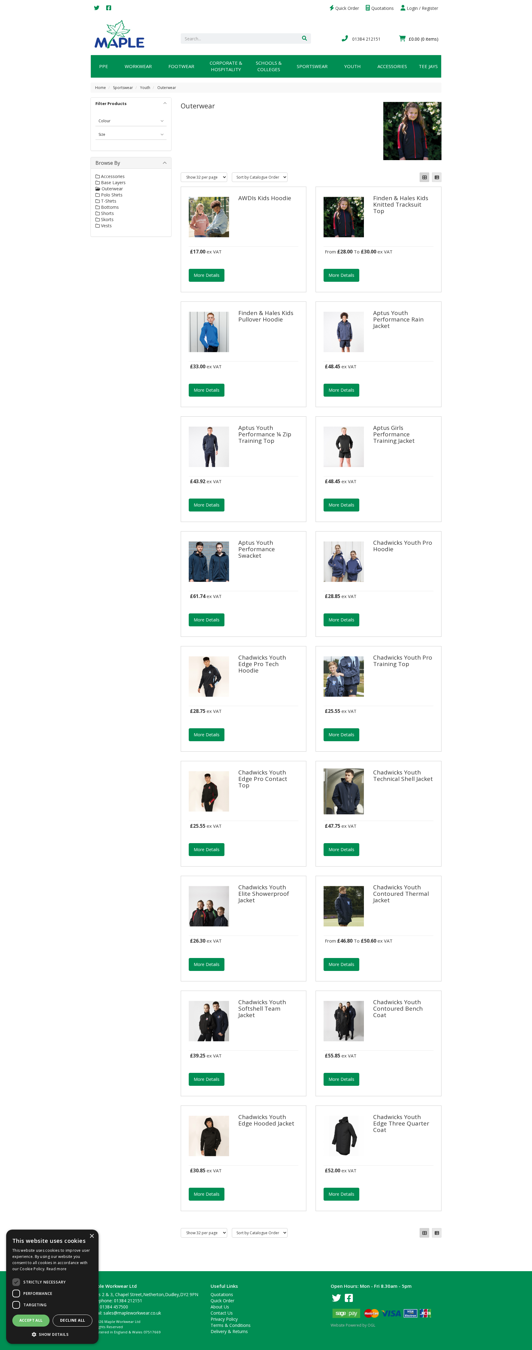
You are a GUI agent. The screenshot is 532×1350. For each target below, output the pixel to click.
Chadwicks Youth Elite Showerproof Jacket (263, 893)
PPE (103, 66)
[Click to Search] (304, 38)
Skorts (107, 219)
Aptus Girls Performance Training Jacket (394, 434)
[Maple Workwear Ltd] (122, 34)
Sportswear (312, 66)
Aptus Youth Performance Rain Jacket (398, 319)
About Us (220, 1307)
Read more (56, 1268)
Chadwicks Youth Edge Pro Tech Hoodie (262, 663)
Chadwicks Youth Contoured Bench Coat (398, 1008)
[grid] (424, 177)
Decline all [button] (72, 1320)
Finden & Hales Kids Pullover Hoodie (265, 316)
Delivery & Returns (229, 1331)
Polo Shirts (111, 195)
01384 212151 (366, 39)
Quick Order (346, 8)
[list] (436, 177)
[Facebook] (109, 8)
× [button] (91, 1236)
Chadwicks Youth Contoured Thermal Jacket (401, 893)
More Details (207, 275)
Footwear (181, 66)
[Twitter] (97, 8)
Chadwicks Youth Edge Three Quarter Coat (401, 1123)
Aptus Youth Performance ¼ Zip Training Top (264, 434)
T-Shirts (108, 201)
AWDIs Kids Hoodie (264, 198)
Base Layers (113, 182)
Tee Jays (428, 66)
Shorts (107, 213)
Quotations (382, 8)
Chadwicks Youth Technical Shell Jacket (403, 775)
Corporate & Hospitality (226, 66)
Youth (352, 66)
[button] (52, 1334)
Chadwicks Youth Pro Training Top (402, 660)
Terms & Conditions (231, 1325)
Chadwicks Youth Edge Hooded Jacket (266, 1120)
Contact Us (222, 1313)
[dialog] (52, 1287)
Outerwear (166, 87)
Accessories (392, 66)
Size (102, 134)
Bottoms (109, 207)
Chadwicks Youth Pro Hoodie (402, 546)
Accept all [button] (31, 1320)
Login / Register (421, 8)
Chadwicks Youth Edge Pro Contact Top (262, 778)
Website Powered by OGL (353, 1325)
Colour (105, 120)
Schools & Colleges (269, 66)
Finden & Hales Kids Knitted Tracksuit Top (400, 204)
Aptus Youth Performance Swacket (256, 549)
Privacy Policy (224, 1319)
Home (100, 87)
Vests (106, 225)
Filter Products (111, 103)
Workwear (138, 66)
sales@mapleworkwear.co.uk (132, 1313)
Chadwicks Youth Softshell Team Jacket (262, 1008)
